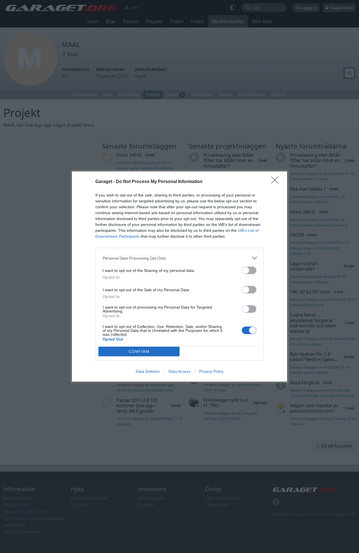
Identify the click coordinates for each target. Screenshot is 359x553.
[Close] (276, 182)
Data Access (179, 371)
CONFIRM (139, 352)
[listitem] (179, 258)
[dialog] (179, 276)
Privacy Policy (211, 371)
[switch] (249, 270)
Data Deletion (148, 371)
